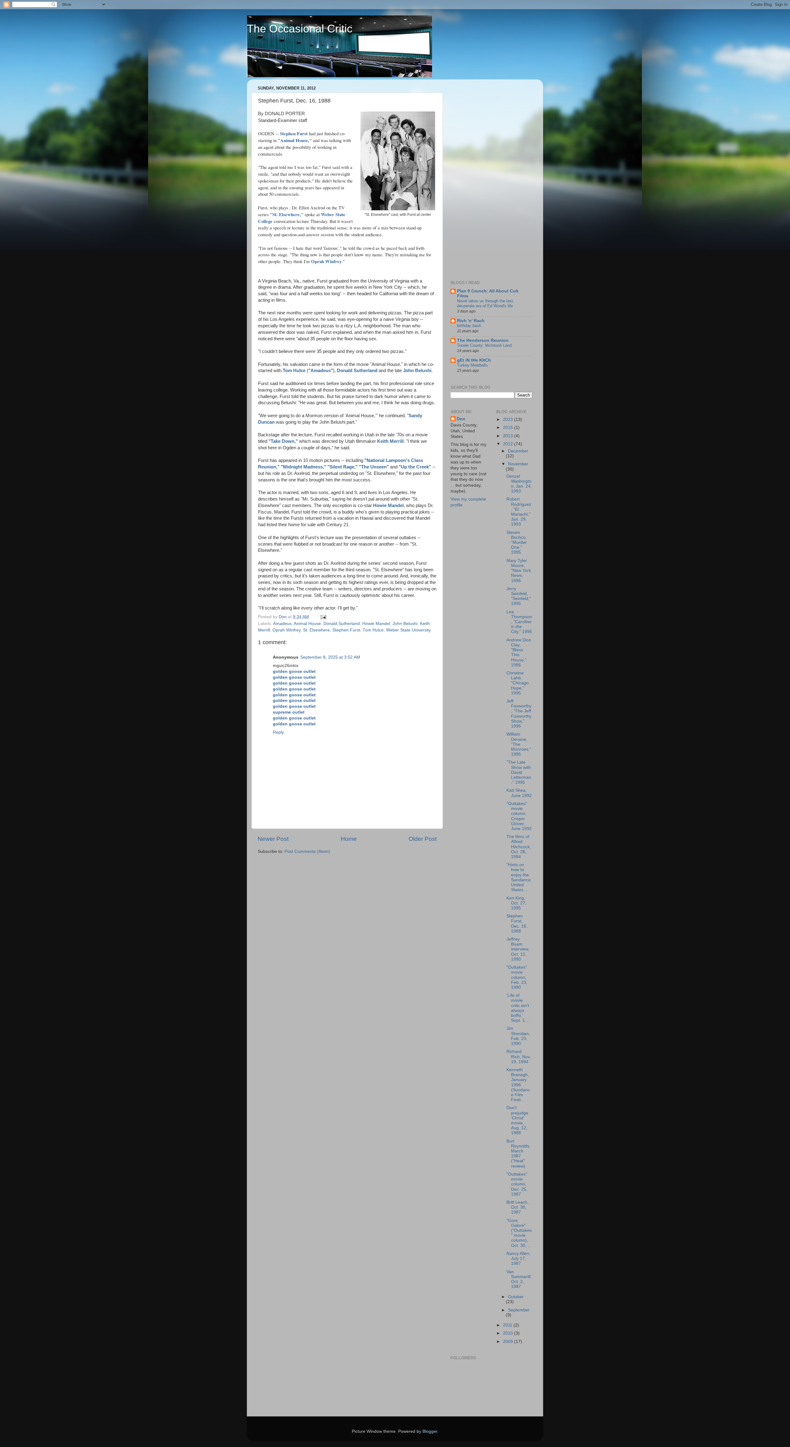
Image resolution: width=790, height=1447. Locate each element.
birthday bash (469, 325)
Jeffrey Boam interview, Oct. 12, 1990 (517, 949)
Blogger (429, 1431)
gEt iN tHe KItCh (474, 360)
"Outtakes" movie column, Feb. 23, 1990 (516, 977)
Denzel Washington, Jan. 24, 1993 (519, 484)
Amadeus (282, 623)
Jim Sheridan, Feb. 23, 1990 (518, 1036)
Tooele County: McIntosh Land (484, 345)
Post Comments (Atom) (307, 851)
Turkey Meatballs (472, 365)
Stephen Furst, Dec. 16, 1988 (516, 923)
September (519, 1310)
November (518, 464)
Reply (278, 732)
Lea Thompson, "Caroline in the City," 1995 (519, 622)
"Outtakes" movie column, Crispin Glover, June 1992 (519, 816)
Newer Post (273, 839)
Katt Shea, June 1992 (519, 793)
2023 (508, 419)
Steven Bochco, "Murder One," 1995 (516, 542)
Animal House (307, 623)
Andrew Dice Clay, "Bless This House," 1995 (518, 652)
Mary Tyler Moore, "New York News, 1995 (518, 570)
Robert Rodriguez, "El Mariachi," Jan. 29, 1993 (518, 511)
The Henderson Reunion (483, 340)
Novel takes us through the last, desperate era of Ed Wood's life (485, 303)
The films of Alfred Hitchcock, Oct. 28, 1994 (518, 846)
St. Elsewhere (316, 630)
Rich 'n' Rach (470, 320)
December (518, 451)
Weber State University (408, 630)
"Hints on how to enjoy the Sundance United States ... (518, 877)
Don (461, 419)
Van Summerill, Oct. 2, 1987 (519, 1279)
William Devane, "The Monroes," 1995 (518, 744)
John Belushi (405, 623)
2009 (508, 1341)
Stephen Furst (346, 630)
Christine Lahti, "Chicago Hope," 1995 (517, 683)
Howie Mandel (376, 623)
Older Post (423, 839)
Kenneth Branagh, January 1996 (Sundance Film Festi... (518, 1084)
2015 (508, 427)
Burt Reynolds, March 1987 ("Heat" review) (518, 1153)
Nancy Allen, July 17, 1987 (518, 1258)
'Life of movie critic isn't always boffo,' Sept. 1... (517, 1008)
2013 (508, 436)
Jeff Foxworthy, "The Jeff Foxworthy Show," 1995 (518, 713)
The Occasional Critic (299, 28)
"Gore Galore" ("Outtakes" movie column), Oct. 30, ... (519, 1233)
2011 (508, 1325)
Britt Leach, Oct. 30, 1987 (517, 1207)
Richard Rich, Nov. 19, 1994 (518, 1056)
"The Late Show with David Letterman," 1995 (518, 772)
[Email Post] (322, 616)
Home (349, 839)
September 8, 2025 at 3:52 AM (330, 657)
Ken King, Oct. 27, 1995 (516, 903)
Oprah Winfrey (286, 630)
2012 (508, 444)
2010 (508, 1333)
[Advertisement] (475, 176)
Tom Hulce (373, 630)
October (516, 1296)
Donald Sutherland (341, 623)
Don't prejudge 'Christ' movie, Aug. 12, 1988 (517, 1120)
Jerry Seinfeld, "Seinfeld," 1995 (518, 596)
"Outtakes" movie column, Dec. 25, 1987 (516, 1184)
